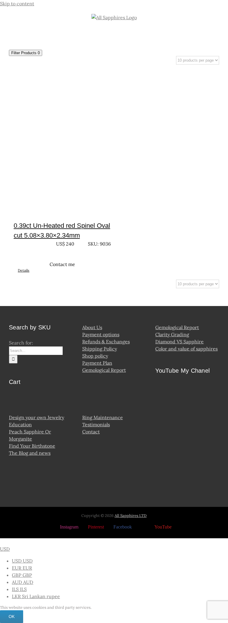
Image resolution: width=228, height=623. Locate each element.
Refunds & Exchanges (106, 342)
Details (23, 270)
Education (20, 424)
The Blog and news (29, 453)
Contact (91, 432)
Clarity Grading (172, 334)
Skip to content (17, 4)
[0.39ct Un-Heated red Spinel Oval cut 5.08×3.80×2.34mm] (62, 141)
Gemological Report (104, 370)
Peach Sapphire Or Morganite (30, 435)
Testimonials (96, 424)
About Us (92, 327)
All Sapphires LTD (131, 515)
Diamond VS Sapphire (179, 342)
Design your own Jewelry (36, 417)
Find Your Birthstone (32, 446)
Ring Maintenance (102, 417)
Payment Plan (97, 363)
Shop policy (95, 356)
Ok (12, 616)
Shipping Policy (99, 349)
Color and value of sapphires (186, 349)
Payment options (100, 334)
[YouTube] (160, 388)
